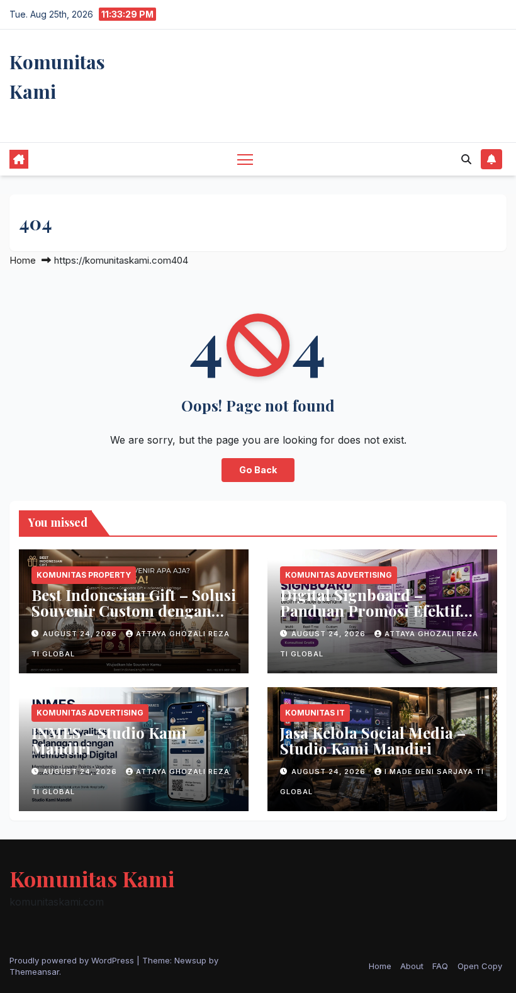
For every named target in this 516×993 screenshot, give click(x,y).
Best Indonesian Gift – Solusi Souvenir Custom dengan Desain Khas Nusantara (133, 610)
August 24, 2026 (81, 633)
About (411, 966)
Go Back (258, 469)
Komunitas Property (83, 575)
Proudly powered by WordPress (73, 960)
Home (22, 260)
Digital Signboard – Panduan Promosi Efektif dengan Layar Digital (370, 610)
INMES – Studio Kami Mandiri (108, 740)
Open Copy (479, 966)
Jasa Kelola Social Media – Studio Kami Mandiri (373, 740)
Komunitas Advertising (338, 575)
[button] (466, 159)
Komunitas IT (315, 712)
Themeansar (34, 972)
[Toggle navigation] (245, 159)
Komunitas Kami (91, 878)
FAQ (440, 966)
